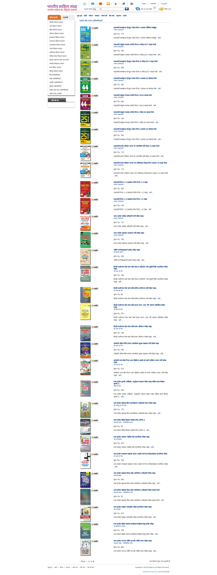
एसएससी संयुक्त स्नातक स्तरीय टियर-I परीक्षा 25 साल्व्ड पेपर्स (134, 112)
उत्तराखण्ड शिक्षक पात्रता (57, 44)
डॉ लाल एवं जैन (118, 271)
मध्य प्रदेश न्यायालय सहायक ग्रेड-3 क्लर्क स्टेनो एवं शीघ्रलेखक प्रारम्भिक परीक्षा (140, 453)
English (164, 3)
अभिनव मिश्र (117, 475)
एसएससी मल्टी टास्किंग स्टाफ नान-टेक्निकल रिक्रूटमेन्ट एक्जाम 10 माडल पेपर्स (140, 162)
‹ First (82, 561)
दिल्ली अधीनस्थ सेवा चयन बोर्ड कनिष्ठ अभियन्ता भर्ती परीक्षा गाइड (135, 288)
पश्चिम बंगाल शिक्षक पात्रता (58, 56)
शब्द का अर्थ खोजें (146, 9)
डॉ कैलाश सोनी (118, 252)
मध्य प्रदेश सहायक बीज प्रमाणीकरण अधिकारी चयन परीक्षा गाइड (135, 403)
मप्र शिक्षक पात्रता (55, 67)
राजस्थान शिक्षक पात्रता (57, 41)
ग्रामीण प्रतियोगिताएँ (55, 82)
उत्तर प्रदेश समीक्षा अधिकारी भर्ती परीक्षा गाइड (129, 216)
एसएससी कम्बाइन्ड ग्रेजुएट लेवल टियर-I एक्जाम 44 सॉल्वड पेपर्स (135, 78)
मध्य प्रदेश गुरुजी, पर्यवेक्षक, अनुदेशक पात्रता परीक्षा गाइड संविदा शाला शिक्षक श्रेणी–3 (139, 382)
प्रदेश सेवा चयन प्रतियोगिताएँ (58, 89)
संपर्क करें (104, 16)
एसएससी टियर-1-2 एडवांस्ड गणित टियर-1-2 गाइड (131, 182)
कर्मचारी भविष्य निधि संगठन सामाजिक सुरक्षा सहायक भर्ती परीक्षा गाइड (136, 343)
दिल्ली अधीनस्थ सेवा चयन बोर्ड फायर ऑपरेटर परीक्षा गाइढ (133, 326)
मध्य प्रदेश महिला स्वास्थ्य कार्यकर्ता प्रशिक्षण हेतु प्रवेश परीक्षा (134, 523)
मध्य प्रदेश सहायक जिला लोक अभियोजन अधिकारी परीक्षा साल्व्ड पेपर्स (136, 490)
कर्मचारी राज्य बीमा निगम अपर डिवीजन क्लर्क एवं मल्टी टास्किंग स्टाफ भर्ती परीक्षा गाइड (140, 361)
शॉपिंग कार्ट (167, 9)
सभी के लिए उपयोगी (55, 93)
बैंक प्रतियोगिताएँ (54, 74)
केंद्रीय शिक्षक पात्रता (56, 22)
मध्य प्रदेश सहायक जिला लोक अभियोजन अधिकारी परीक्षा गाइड (134, 473)
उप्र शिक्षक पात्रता (55, 26)
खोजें (85, 16)
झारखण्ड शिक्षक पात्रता (56, 37)
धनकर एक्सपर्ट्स (118, 29)
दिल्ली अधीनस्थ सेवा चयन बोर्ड (59, 59)
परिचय (91, 16)
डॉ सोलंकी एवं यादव (119, 526)
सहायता (118, 16)
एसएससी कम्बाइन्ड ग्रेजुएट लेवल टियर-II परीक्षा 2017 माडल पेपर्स (135, 61)
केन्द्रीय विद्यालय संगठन (56, 63)
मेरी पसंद (111, 16)
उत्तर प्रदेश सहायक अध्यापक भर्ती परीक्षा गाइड (129, 232)
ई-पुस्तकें (65, 17)
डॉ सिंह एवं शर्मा (118, 309)
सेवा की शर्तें (90, 567)
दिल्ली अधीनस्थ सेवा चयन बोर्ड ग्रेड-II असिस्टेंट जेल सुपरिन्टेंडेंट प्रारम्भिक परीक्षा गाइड (141, 267)
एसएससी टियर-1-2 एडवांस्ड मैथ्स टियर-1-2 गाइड (130, 199)
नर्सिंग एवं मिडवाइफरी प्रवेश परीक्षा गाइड (127, 249)
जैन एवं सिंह (117, 509)
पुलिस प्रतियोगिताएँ (55, 86)
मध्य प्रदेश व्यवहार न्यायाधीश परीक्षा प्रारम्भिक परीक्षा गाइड (133, 506)
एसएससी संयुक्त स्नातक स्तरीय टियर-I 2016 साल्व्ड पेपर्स (133, 95)
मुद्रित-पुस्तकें (54, 17)
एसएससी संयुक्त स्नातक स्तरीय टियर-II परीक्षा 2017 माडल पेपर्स (135, 44)
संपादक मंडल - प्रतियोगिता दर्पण (123, 422)
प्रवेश (125, 16)
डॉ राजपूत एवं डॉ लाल (120, 405)
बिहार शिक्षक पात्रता (55, 29)
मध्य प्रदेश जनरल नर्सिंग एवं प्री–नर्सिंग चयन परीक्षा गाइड (133, 540)
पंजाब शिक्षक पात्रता (55, 48)
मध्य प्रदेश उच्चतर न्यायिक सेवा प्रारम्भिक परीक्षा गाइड (131, 436)
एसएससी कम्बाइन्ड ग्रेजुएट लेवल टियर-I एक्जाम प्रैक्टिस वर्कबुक (135, 27)
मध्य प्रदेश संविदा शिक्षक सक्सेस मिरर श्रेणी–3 (129, 419)
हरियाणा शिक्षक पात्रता (56, 33)
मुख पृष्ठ (79, 16)
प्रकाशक (153, 3)
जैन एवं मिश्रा (118, 439)
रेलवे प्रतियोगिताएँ (55, 78)
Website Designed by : (150, 572)
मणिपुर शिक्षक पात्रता (56, 71)
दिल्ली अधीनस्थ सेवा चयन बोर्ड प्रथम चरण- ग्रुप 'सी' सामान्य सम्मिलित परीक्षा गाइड (139, 306)
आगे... (160, 37)
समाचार (97, 16)
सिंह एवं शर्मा (117, 386)
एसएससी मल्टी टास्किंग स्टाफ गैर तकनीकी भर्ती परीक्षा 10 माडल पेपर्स (136, 146)
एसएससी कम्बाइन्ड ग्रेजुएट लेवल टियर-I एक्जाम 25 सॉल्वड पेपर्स (135, 129)
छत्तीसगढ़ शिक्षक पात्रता (56, 52)
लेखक (144, 3)
